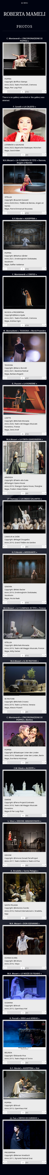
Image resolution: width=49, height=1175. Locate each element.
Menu (26, 3)
